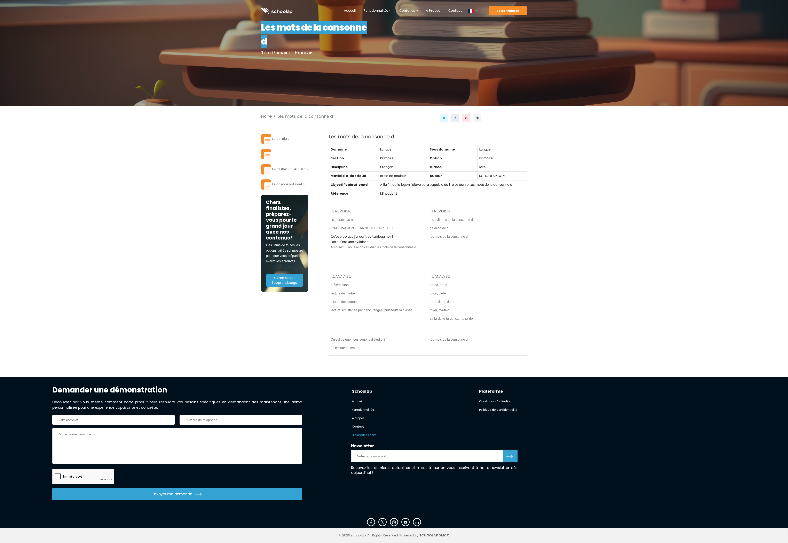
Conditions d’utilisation (495, 401)
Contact (455, 10)
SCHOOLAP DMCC (434, 535)
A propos (433, 10)
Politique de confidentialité (498, 410)
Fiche (266, 116)
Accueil (350, 10)
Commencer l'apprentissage (284, 280)
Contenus (407, 10)
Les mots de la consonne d (305, 116)
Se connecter (507, 10)
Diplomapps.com (364, 435)
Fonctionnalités (376, 10)
